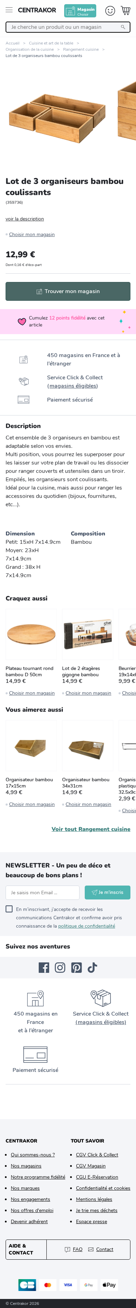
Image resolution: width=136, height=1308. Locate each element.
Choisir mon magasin (32, 234)
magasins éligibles (73, 386)
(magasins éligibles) (100, 1022)
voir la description (25, 219)
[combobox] (68, 27)
